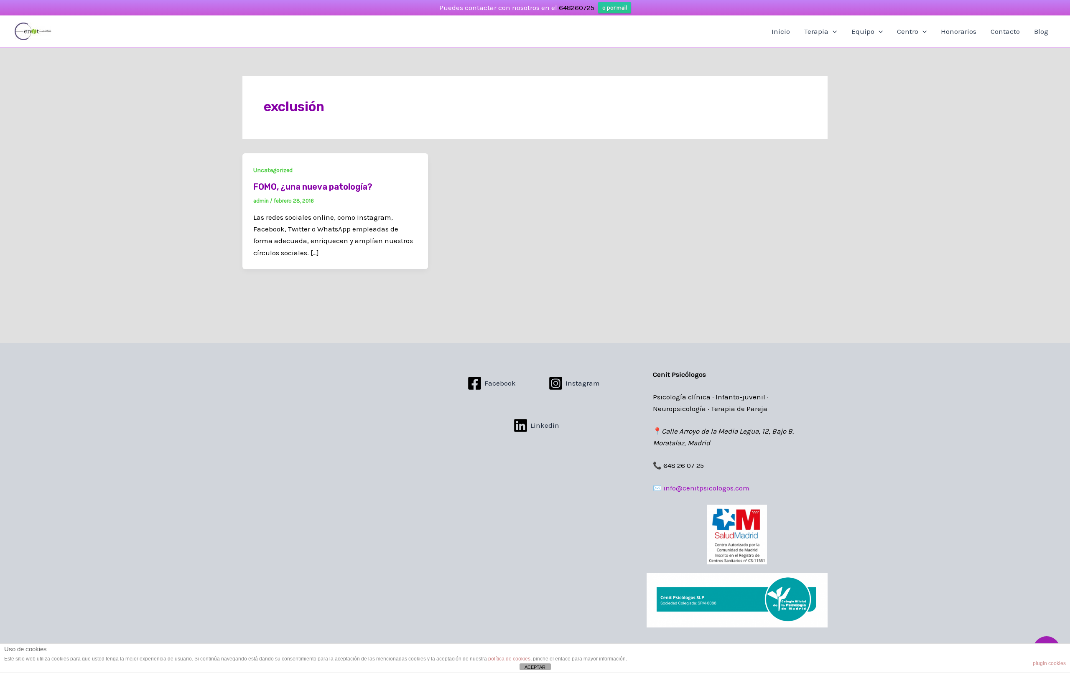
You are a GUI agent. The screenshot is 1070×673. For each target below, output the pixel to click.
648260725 (576, 7)
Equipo (862, 31)
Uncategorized (273, 170)
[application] (832, 31)
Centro (907, 31)
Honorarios (958, 31)
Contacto (1005, 31)
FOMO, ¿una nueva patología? (312, 187)
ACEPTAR (535, 667)
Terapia (816, 31)
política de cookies (509, 659)
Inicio (781, 31)
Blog (1041, 31)
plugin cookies (1049, 663)
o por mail (614, 8)
